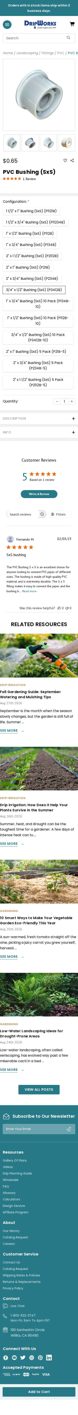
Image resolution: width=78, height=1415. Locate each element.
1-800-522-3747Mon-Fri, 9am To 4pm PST (30, 1317)
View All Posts (39, 1089)
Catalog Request (15, 1237)
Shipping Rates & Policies (21, 1275)
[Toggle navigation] (7, 24)
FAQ (6, 1186)
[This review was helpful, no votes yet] (59, 608)
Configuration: (16, 201)
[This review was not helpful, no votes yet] (66, 608)
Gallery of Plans (15, 1160)
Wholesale (10, 1180)
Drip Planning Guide (17, 1173)
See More (9, 731)
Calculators (11, 1199)
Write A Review (39, 494)
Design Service (14, 1206)
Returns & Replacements (22, 1282)
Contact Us (11, 1262)
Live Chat (18, 1306)
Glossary (9, 1193)
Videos (8, 1167)
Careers (9, 1244)
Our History (11, 1231)
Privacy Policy (13, 1288)
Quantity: (10, 401)
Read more (29, 591)
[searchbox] (22, 514)
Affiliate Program (15, 1212)
